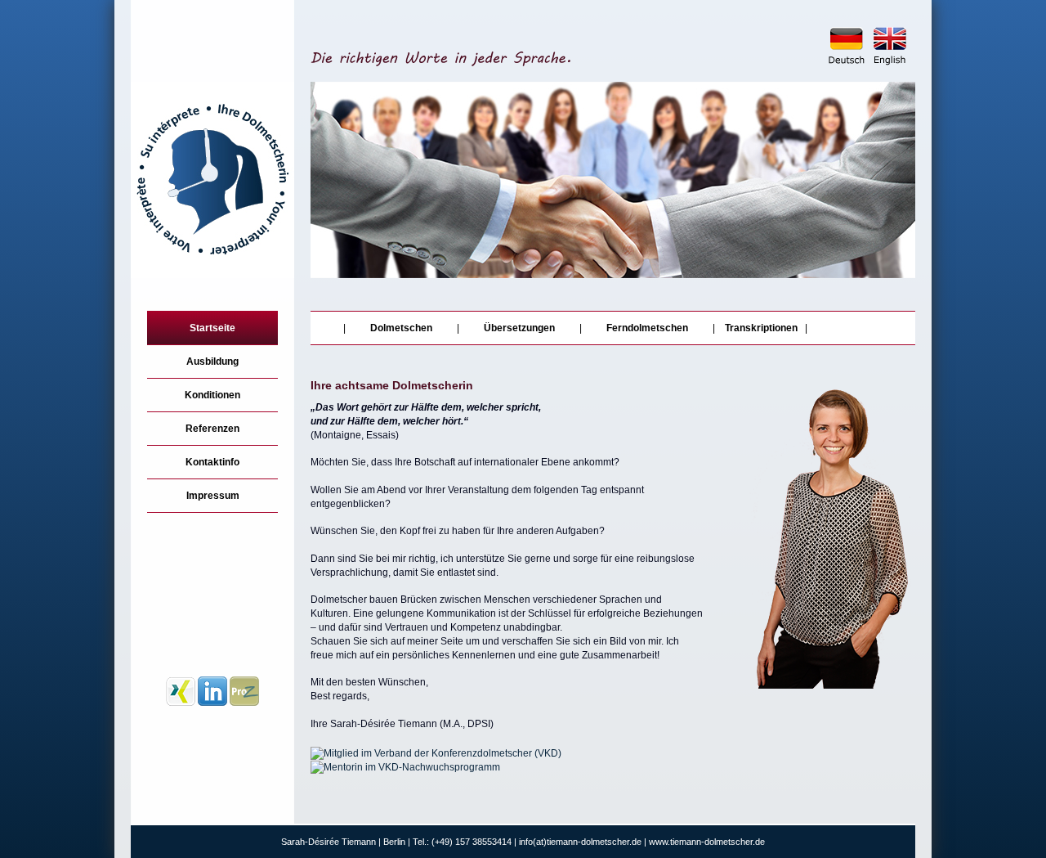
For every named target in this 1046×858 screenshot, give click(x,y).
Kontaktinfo (212, 462)
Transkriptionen (765, 328)
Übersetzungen (519, 328)
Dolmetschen (401, 328)
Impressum (212, 495)
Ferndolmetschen (647, 328)
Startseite (212, 328)
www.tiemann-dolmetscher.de (707, 842)
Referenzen (212, 428)
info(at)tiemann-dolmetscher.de (580, 842)
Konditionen (212, 395)
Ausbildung (212, 361)
